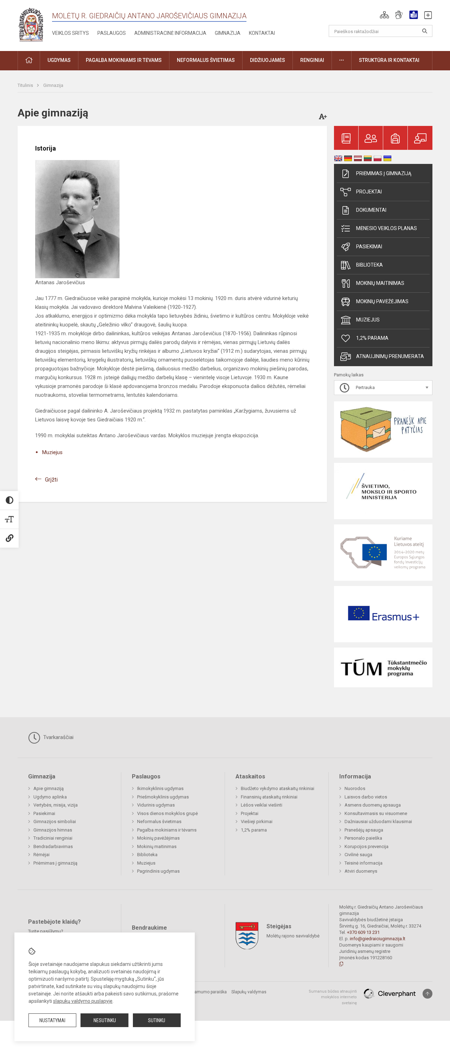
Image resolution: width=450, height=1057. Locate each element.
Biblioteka (369, 265)
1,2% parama (372, 338)
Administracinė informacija (170, 33)
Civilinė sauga (358, 854)
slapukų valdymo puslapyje (82, 1001)
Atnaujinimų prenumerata (390, 356)
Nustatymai (52, 1020)
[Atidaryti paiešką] (424, 30)
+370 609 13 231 (363, 932)
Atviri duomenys (361, 871)
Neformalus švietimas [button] (206, 60)
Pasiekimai (369, 246)
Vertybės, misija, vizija (55, 805)
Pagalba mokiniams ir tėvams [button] (124, 60)
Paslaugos (111, 33)
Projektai (369, 192)
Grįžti (51, 479)
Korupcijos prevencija (366, 846)
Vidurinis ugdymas (156, 805)
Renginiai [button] (312, 60)
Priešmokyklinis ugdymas (163, 797)
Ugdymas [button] (59, 60)
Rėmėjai (41, 854)
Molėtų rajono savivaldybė (293, 935)
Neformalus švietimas (159, 821)
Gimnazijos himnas (52, 830)
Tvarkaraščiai (57, 737)
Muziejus (52, 452)
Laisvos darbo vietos (366, 797)
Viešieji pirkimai (256, 821)
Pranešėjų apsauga (364, 830)
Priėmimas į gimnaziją (383, 173)
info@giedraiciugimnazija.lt (377, 938)
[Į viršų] (427, 994)
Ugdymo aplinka (50, 797)
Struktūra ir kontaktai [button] (389, 60)
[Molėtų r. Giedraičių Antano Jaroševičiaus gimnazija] (31, 24)
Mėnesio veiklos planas (386, 228)
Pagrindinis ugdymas (158, 871)
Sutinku (156, 1020)
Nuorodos (355, 788)
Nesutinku (105, 1020)
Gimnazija (227, 33)
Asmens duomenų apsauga (373, 805)
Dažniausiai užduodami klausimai (378, 821)
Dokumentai (371, 210)
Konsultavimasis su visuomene (376, 813)
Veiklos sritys (70, 33)
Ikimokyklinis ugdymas (160, 788)
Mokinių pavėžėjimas (382, 301)
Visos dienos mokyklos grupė (167, 813)
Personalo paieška (363, 838)
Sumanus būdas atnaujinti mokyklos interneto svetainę (333, 997)
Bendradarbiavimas (53, 846)
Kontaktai (262, 33)
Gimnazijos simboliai (54, 821)
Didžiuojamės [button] (267, 60)
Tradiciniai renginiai (52, 838)
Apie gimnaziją (48, 788)
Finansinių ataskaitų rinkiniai (269, 797)
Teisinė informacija (363, 863)
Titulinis (26, 85)
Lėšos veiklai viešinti (261, 805)
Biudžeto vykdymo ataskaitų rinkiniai (277, 788)
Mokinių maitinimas (380, 283)
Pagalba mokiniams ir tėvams (167, 830)
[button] (384, 15)
